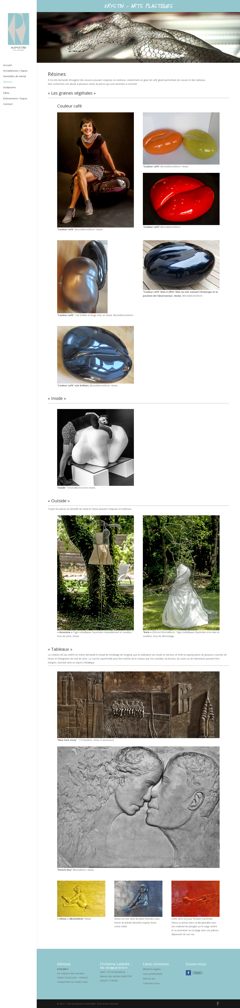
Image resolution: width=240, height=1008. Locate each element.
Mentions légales (152, 969)
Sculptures (9, 87)
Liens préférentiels (152, 973)
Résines (7, 82)
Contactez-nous (151, 983)
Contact (8, 104)
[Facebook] (188, 972)
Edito (6, 93)
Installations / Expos (15, 70)
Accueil (7, 65)
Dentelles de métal (14, 76)
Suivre (197, 972)
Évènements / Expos (15, 98)
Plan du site (149, 978)
